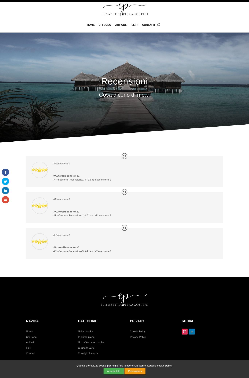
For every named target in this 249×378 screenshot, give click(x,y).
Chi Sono (105, 24)
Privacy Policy (138, 337)
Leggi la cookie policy (159, 365)
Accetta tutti (113, 371)
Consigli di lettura (88, 353)
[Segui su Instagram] (185, 332)
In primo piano (86, 337)
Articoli (121, 24)
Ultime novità (85, 331)
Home (91, 24)
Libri (134, 24)
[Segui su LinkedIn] (192, 332)
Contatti (148, 24)
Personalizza (135, 371)
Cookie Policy (137, 331)
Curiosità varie (86, 348)
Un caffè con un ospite (91, 342)
